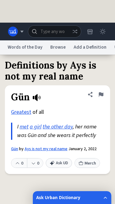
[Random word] (75, 31)
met (24, 127)
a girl (35, 127)
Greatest (21, 112)
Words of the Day (25, 47)
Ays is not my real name (46, 149)
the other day (58, 127)
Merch (90, 163)
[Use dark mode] (103, 31)
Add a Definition (90, 47)
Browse (58, 47)
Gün (14, 149)
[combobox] (54, 31)
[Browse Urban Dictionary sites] (15, 31)
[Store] (90, 31)
